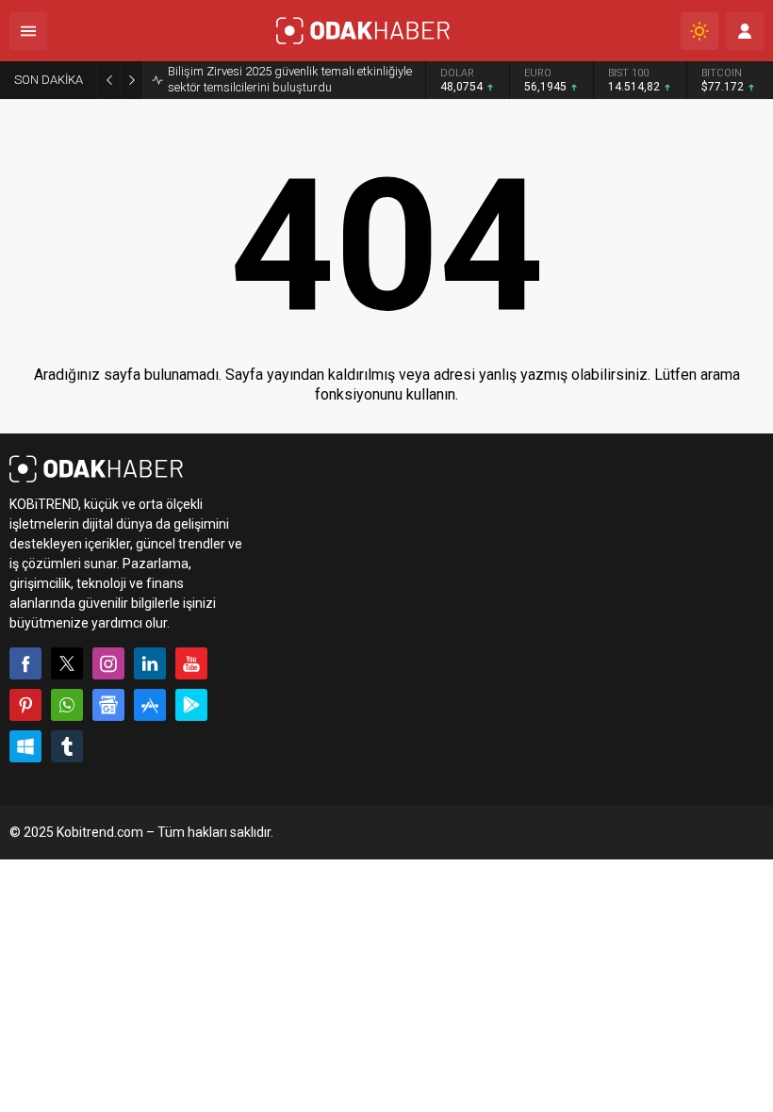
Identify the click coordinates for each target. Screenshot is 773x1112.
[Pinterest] (25, 705)
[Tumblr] (67, 746)
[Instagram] (108, 663)
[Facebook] (25, 663)
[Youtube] (191, 663)
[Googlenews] (108, 705)
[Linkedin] (150, 663)
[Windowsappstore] (25, 746)
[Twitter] (67, 663)
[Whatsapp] (67, 705)
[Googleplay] (191, 705)
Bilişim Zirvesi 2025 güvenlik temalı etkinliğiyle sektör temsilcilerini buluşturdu (290, 79)
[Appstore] (150, 705)
